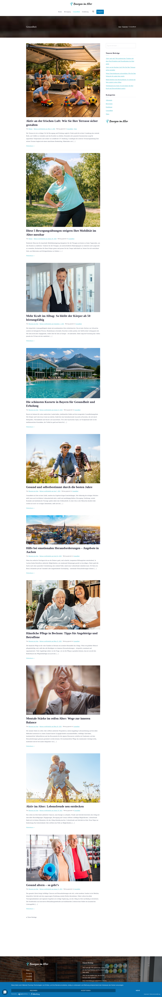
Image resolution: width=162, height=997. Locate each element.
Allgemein (109, 100)
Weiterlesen (29, 146)
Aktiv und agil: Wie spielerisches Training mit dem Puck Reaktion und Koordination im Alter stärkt (120, 61)
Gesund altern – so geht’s (42, 885)
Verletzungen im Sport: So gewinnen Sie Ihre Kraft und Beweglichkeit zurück (119, 87)
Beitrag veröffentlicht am (44, 129)
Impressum (146, 994)
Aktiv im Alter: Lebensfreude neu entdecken (55, 806)
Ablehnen (33, 990)
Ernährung (85, 12)
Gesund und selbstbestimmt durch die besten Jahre (59, 487)
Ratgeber (100, 12)
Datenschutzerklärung (155, 994)
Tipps (75, 129)
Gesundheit (76, 12)
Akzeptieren (85, 990)
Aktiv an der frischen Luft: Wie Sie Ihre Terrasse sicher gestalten (120, 68)
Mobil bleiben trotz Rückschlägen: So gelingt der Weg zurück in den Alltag (121, 81)
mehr (138, 990)
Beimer (31, 129)
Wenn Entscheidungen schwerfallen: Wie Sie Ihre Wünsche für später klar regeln (121, 75)
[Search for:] (121, 45)
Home (60, 12)
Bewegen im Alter (34, 324)
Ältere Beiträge (32, 917)
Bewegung (67, 12)
